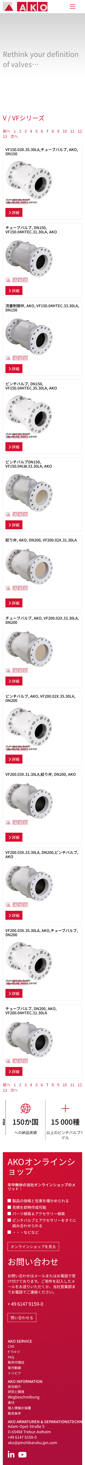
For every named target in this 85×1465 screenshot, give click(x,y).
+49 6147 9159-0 (22, 1437)
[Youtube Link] (22, 1455)
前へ (7, 131)
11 (72, 131)
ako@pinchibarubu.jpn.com (32, 1442)
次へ (14, 136)
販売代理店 (16, 1362)
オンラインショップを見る (33, 1246)
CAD (11, 1346)
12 (80, 131)
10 (65, 131)
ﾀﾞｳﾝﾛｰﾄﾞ (14, 1351)
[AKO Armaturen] (29, 6)
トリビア (14, 1373)
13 (5, 136)
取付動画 (14, 1367)
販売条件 (14, 1413)
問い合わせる (22, 1317)
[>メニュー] (72, 7)
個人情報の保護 (19, 1407)
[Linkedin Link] (11, 1455)
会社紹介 (14, 1386)
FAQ (11, 1357)
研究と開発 (16, 1391)
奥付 (11, 1402)
